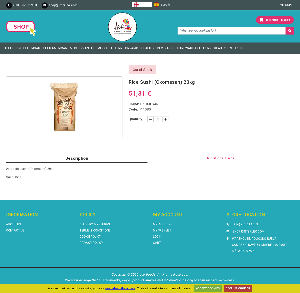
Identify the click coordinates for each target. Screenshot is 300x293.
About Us (13, 224)
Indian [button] (35, 48)
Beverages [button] (165, 48)
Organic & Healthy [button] (139, 48)
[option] (162, 4)
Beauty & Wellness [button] (229, 48)
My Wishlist (162, 230)
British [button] (22, 48)
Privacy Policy (91, 242)
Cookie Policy (90, 236)
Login (287, 5)
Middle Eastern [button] (110, 48)
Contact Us (15, 230)
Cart (157, 242)
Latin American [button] (55, 48)
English (145, 4)
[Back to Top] (290, 283)
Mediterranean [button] (82, 48)
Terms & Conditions (95, 230)
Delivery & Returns (95, 224)
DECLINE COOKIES (238, 288)
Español (166, 4)
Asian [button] (9, 48)
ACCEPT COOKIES (208, 288)
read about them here (120, 288)
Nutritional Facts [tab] (220, 158)
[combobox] (142, 4)
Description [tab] (77, 158)
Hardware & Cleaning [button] (194, 48)
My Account (162, 224)
